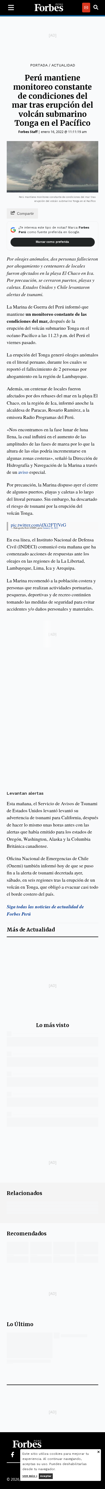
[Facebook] (12, 1454)
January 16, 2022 (50, 528)
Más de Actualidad (31, 930)
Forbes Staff (27, 131)
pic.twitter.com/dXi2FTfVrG (38, 524)
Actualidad (63, 65)
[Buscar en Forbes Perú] (95, 7)
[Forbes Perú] (49, 7)
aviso (23, 472)
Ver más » (29, 1475)
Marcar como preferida (52, 242)
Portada (38, 65)
